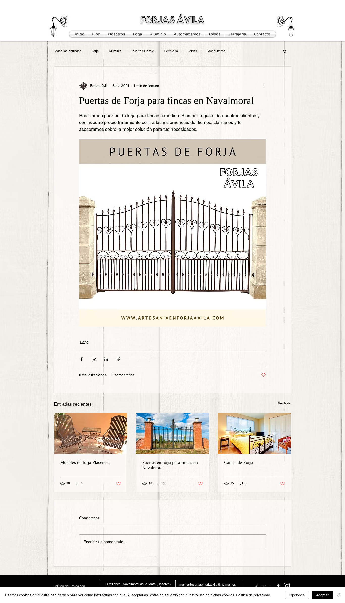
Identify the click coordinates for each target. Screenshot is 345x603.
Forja (95, 51)
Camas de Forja (238, 462)
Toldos (192, 51)
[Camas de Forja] (254, 433)
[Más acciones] (263, 86)
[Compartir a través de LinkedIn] (106, 359)
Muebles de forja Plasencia (85, 462)
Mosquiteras (216, 51)
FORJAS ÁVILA (172, 20)
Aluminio (115, 51)
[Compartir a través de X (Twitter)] (93, 359)
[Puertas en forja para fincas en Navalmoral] (172, 433)
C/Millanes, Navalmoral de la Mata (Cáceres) (138, 584)
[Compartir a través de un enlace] (118, 359)
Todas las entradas (67, 51)
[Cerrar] (339, 595)
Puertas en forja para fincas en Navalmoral (170, 465)
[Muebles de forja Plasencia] (90, 433)
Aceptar (322, 594)
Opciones (297, 594)
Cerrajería (171, 51)
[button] (284, 51)
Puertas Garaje (143, 51)
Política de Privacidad (69, 586)
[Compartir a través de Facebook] (81, 359)
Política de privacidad (253, 594)
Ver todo (284, 403)
